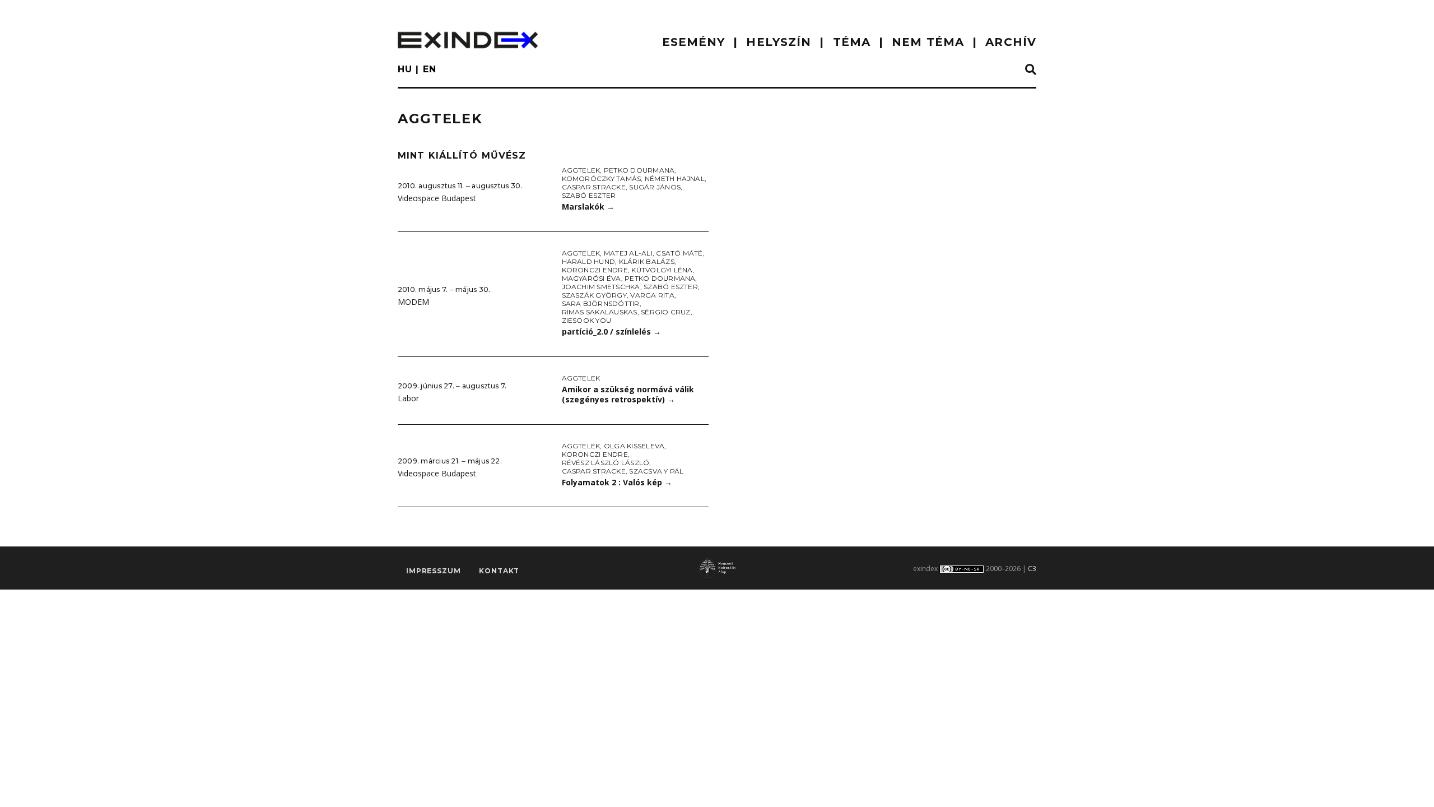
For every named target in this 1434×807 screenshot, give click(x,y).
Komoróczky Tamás (601, 178)
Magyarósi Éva (591, 278)
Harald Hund (589, 261)
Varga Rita (652, 295)
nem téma (928, 42)
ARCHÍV (1010, 42)
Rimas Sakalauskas (599, 312)
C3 (1032, 568)
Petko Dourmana (639, 170)
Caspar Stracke (594, 187)
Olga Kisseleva (634, 446)
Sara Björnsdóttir (601, 303)
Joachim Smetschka (601, 286)
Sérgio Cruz (666, 312)
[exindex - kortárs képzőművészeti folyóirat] (468, 40)
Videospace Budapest (437, 198)
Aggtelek (581, 170)
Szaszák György (594, 295)
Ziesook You (587, 320)
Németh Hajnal (675, 178)
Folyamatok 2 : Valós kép (617, 482)
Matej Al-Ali (628, 253)
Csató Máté (679, 253)
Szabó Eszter (589, 195)
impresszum (433, 571)
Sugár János (655, 187)
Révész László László (606, 462)
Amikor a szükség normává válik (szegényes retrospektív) (628, 394)
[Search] (1030, 70)
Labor (408, 398)
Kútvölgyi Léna (661, 270)
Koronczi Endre (595, 270)
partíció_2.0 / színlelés (611, 331)
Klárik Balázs (646, 261)
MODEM (413, 301)
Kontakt (499, 571)
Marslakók (588, 206)
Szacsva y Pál (656, 471)
